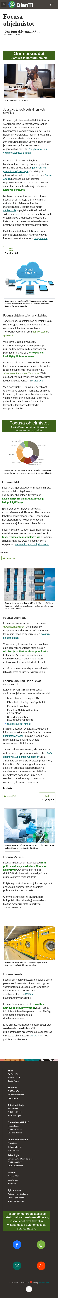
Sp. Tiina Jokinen (15, 1133)
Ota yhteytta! (40, 238)
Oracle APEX (43, 1282)
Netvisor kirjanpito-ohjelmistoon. (32, 544)
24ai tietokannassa (13, 736)
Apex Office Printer (16, 1201)
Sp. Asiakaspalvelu (16, 1095)
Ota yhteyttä (13, 1098)
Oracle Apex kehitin (16, 1198)
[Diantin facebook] (17, 1246)
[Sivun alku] (29, 1289)
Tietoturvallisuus (15, 1147)
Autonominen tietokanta (18, 1194)
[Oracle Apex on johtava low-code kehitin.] (17, 1267)
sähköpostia (9, 210)
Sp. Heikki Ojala (14, 1115)
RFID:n (29, 994)
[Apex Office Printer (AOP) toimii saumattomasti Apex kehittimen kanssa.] (41, 1246)
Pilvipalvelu (37, 380)
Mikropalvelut (13, 1150)
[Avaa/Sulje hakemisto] (3, 4)
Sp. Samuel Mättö (15, 1166)
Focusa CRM (13, 1176)
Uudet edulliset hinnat (18, 724)
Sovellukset (13, 1180)
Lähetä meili (37, 1035)
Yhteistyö (12, 1183)
